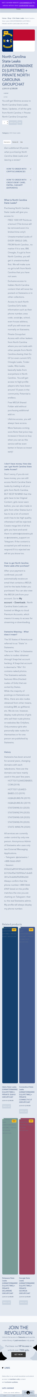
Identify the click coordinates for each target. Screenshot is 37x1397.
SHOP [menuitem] (14, 1395)
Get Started (28, 1392)
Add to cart (13, 122)
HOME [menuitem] (4, 1395)
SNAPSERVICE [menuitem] (32, 1395)
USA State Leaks (18, 18)
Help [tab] (21, 142)
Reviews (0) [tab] (15, 142)
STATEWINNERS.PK (25, 3)
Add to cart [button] (6, 1106)
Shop (9, 18)
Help (19, 122)
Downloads (19, 602)
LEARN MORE (23, 5)
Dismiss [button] (31, 5)
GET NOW (18, 1355)
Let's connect (8, 1388)
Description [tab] (7, 142)
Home (4, 18)
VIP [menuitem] (23, 1395)
